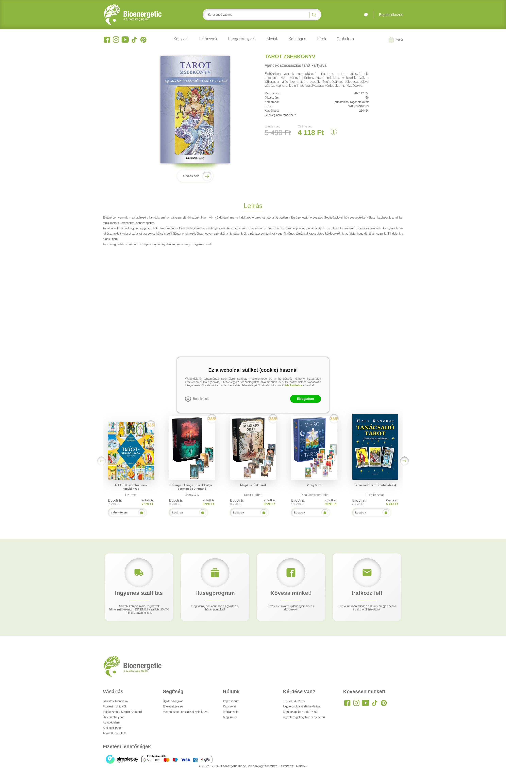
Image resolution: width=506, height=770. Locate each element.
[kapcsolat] (366, 14)
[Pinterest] (143, 39)
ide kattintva (293, 385)
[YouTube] (125, 39)
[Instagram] (116, 39)
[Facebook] (106, 39)
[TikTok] (134, 39)
